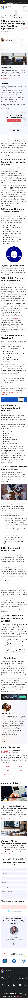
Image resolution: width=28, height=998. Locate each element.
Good (7, 770)
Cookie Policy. (19, 996)
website (23, 140)
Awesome (7, 774)
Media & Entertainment (19, 16)
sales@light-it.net (23, 978)
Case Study (14, 319)
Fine (20, 766)
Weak (7, 766)
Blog (11, 16)
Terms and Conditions (19, 901)
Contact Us (14, 120)
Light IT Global (3, 16)
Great (20, 770)
